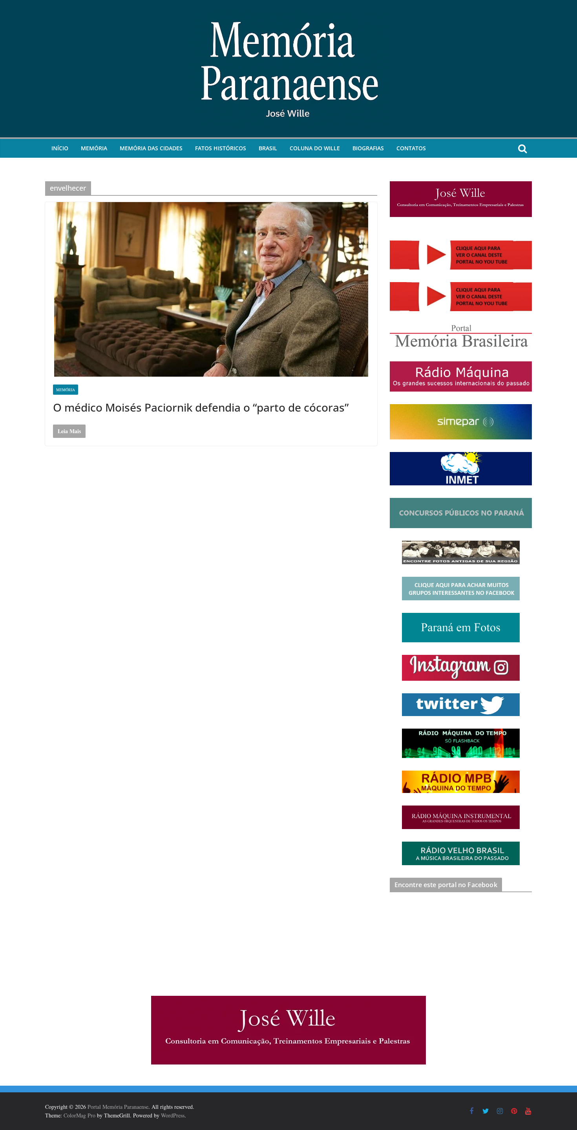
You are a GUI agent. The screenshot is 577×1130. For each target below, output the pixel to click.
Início (59, 148)
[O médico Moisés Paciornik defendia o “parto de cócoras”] (211, 289)
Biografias (368, 148)
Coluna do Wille (315, 148)
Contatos (411, 148)
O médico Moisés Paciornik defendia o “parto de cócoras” (201, 407)
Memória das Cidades (151, 148)
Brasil (268, 148)
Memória (94, 148)
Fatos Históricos (220, 148)
